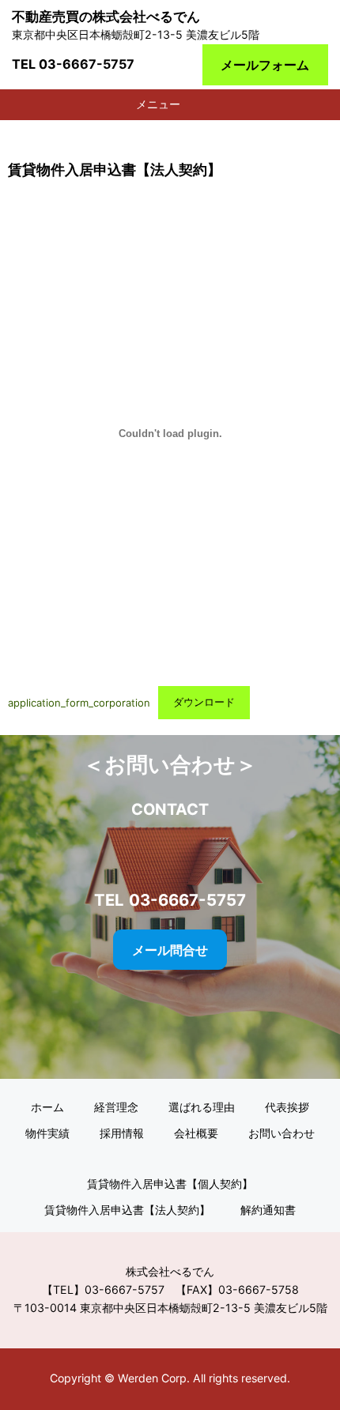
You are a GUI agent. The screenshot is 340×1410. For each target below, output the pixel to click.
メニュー (158, 104)
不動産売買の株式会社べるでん (106, 17)
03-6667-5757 (86, 64)
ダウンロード (204, 702)
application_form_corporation (79, 702)
